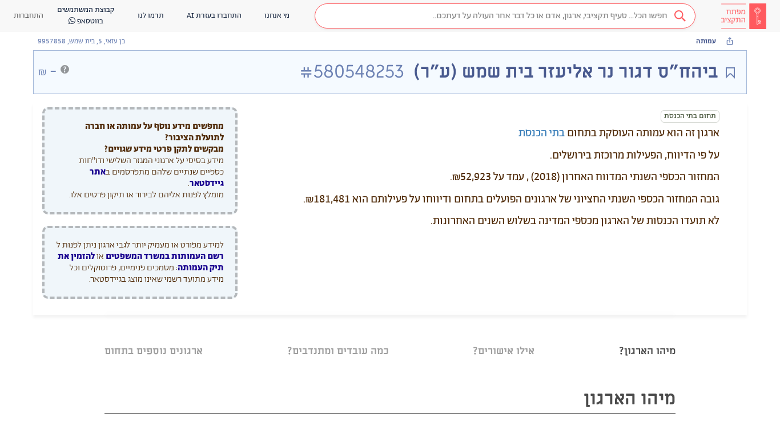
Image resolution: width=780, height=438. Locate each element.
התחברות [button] (28, 15)
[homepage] (743, 16)
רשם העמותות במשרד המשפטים (165, 256)
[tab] (647, 336)
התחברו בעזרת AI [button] (214, 15)
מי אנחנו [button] (277, 15)
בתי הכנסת (541, 133)
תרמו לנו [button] (151, 15)
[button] (505, 16)
